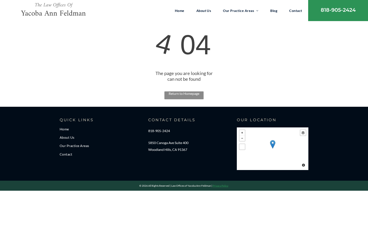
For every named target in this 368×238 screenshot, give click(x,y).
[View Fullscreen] (242, 147)
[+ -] (272, 148)
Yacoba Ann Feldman (53, 13)
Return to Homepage (184, 93)
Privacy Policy (220, 185)
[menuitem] (179, 10)
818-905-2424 (159, 131)
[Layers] (303, 133)
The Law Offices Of (53, 5)
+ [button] (242, 133)
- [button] (242, 138)
